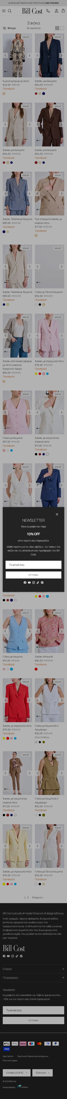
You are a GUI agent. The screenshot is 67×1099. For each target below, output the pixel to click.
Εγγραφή (33, 575)
